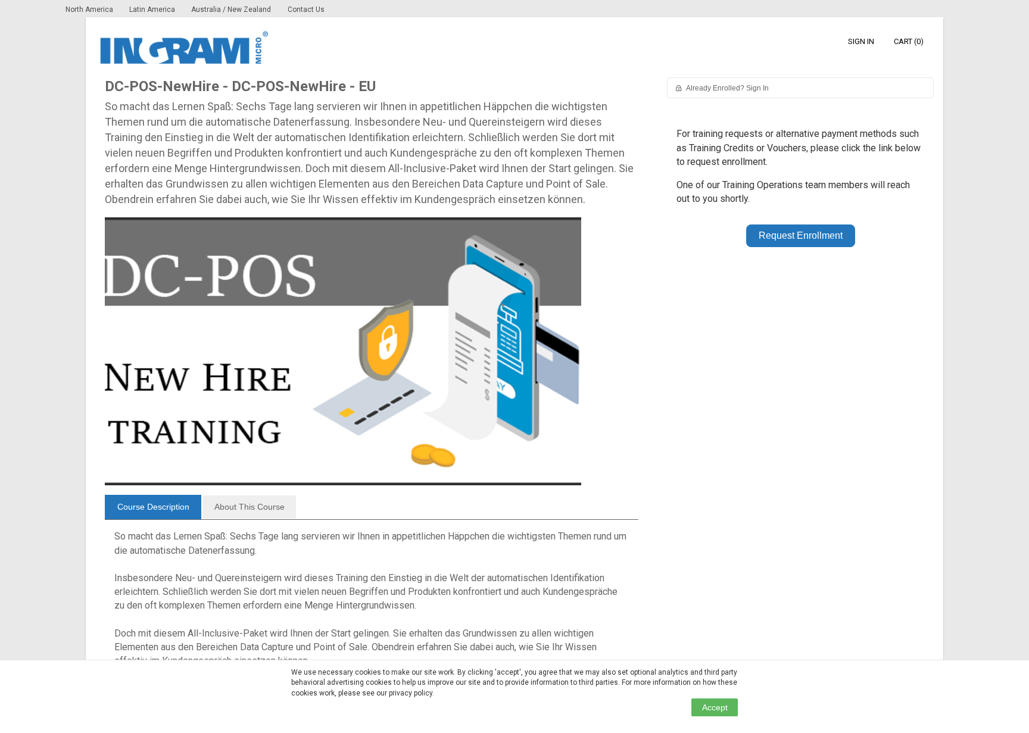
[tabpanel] (371, 603)
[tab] (153, 507)
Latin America (153, 9)
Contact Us (306, 9)
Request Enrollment (801, 235)
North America (90, 9)
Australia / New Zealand (231, 9)
